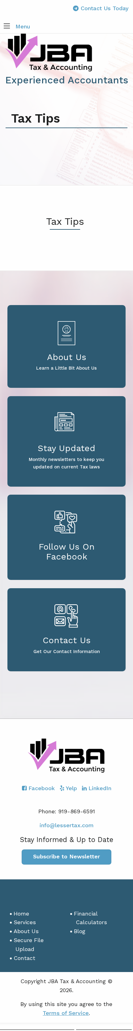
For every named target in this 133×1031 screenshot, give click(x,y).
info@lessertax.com (67, 825)
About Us (26, 931)
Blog (79, 931)
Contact (24, 958)
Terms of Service (66, 1013)
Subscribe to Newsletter (66, 856)
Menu (22, 26)
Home (21, 913)
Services (25, 922)
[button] (7, 26)
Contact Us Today (105, 8)
